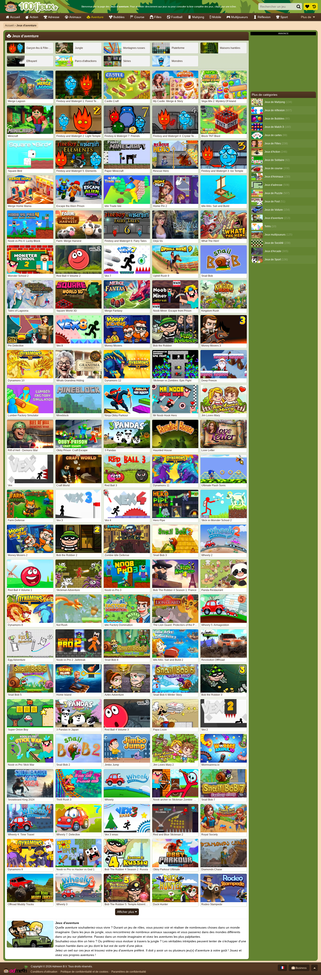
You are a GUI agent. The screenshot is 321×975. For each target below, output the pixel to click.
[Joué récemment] (314, 6)
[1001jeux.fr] (31, 6)
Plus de (306, 17)
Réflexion (264, 17)
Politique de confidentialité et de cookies (84, 971)
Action (34, 17)
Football (176, 17)
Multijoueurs (239, 17)
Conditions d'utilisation (44, 971)
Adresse (53, 17)
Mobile (216, 17)
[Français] (282, 968)
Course (139, 17)
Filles (157, 17)
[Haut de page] (314, 968)
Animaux (75, 17)
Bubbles (118, 17)
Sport (284, 17)
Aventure (97, 17)
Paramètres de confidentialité (128, 971)
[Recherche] (298, 6)
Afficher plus (126, 912)
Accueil (15, 17)
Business (301, 968)
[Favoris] (307, 6)
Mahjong (198, 17)
